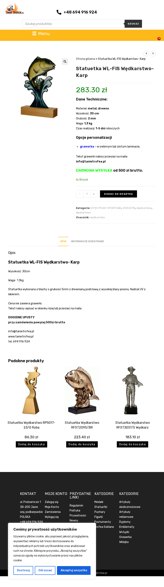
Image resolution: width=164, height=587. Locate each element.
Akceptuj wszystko (74, 570)
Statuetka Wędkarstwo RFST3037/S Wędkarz (132, 425)
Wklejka (124, 542)
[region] (52, 551)
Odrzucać (45, 570)
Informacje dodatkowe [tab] (87, 241)
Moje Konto (52, 507)
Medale (98, 502)
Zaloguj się (51, 502)
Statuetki (100, 507)
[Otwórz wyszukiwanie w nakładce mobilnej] (82, 24)
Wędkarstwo (144, 207)
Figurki (98, 517)
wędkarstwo (97, 217)
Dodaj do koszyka (118, 194)
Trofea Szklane (104, 527)
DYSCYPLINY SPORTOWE (106, 207)
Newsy (74, 520)
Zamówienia (53, 512)
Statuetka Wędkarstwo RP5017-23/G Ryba (31, 425)
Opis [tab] (63, 241)
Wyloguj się (52, 517)
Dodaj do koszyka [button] (31, 444)
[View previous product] (146, 53)
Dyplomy (125, 522)
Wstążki (124, 532)
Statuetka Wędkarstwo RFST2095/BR (82, 425)
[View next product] (153, 53)
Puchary (99, 512)
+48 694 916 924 (31, 522)
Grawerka (125, 537)
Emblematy (126, 527)
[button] (65, 61)
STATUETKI (129, 207)
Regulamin (76, 505)
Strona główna (85, 59)
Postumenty (102, 522)
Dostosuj (23, 570)
